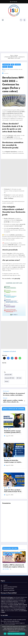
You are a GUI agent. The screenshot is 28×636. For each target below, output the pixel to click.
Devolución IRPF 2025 (14, 69)
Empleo (6, 552)
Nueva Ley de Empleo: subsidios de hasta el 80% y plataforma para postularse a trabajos (15, 567)
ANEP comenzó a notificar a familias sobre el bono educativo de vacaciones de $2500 (13, 401)
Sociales (10, 66)
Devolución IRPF (6, 64)
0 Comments (6, 73)
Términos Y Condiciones (9, 592)
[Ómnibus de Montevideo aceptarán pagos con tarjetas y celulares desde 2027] (14, 450)
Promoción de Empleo (9, 554)
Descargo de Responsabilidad (10, 588)
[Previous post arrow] (24, 393)
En (6, 429)
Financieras (18, 64)
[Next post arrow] (24, 401)
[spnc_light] (24, 20)
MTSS (10, 552)
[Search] (21, 20)
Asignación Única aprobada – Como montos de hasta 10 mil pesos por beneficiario (12, 491)
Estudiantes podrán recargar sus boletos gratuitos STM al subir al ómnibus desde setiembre (12, 431)
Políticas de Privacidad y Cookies (16, 633)
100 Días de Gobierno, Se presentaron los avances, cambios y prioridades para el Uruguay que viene (14, 394)
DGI (12, 64)
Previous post (6, 391)
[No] (26, 630)
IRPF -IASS (20, 69)
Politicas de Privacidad (9, 590)
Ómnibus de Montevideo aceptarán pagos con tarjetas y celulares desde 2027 (13, 461)
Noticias (4, 66)
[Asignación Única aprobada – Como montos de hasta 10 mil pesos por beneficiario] (14, 479)
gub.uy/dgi (10, 137)
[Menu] (3, 20)
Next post (5, 398)
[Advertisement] (14, 37)
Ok (5, 633)
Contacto (5, 586)
